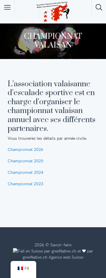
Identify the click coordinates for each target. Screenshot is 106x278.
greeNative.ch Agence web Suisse (53, 257)
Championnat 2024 (25, 172)
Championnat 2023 (25, 183)
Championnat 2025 (25, 161)
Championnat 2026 (25, 149)
